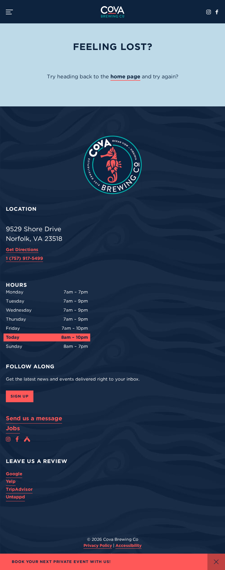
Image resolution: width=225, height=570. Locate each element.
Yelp (11, 481)
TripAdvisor (19, 489)
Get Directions (22, 249)
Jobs (13, 428)
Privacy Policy (97, 545)
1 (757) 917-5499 (24, 258)
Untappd (15, 497)
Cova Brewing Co (112, 11)
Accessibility (128, 545)
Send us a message (34, 418)
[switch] (12, 12)
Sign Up (20, 396)
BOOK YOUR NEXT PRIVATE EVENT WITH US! (61, 561)
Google (14, 473)
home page (125, 76)
